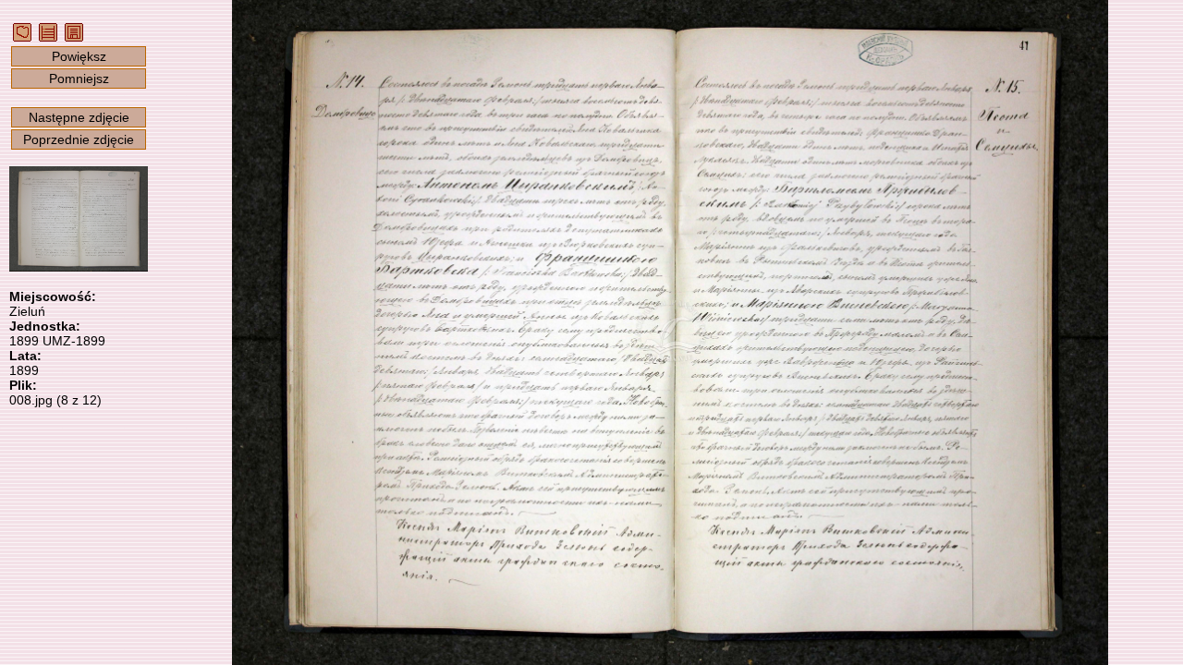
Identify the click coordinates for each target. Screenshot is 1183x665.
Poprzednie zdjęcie (78, 139)
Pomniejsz (79, 78)
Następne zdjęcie (79, 117)
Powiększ (79, 56)
